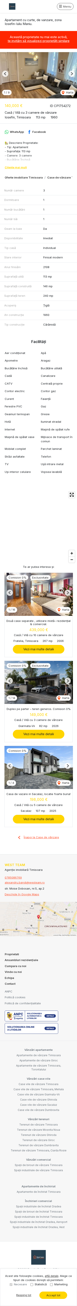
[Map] (38, 527)
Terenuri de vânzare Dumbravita (38, 1145)
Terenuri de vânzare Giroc (38, 1140)
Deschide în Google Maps (22, 894)
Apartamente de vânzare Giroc (38, 1060)
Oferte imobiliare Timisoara (24, 177)
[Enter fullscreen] (72, 495)
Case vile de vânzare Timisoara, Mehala (38, 1089)
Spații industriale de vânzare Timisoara (38, 1170)
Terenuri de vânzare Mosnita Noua (38, 1129)
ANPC (8, 991)
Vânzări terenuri (38, 1119)
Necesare (20, 1284)
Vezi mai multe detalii (38, 649)
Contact (10, 983)
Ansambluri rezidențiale (21, 960)
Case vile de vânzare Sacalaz (38, 1104)
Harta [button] (69, 92)
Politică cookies (15, 997)
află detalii (51, 1276)
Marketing (61, 1284)
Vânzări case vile (38, 1078)
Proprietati (12, 954)
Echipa (9, 978)
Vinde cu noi (13, 972)
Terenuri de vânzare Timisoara (38, 1124)
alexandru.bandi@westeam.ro (25, 882)
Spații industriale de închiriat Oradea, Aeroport (38, 1222)
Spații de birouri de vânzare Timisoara (38, 1165)
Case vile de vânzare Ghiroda (38, 1099)
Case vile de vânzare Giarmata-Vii (38, 1094)
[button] (5, 74)
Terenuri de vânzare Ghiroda (38, 1135)
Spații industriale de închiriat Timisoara (38, 1216)
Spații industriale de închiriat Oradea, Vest (39, 1227)
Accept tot (53, 1295)
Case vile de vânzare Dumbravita (38, 1110)
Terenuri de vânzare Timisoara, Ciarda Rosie (39, 1150)
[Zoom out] (72, 559)
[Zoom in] (72, 553)
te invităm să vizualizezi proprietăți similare (39, 41)
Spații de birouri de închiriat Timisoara (38, 1211)
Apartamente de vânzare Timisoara (38, 1055)
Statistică (41, 1284)
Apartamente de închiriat (38, 1186)
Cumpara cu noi (15, 966)
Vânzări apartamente (38, 1049)
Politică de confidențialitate (23, 1003)
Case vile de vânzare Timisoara (38, 1084)
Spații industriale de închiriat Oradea (38, 1206)
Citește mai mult (16, 167)
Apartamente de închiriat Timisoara (39, 1191)
